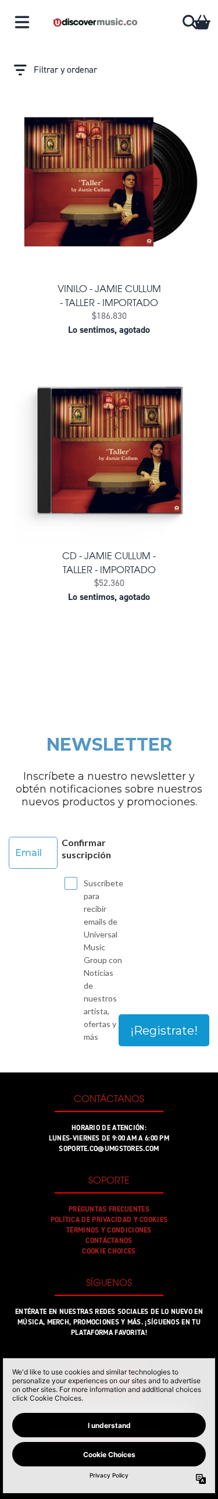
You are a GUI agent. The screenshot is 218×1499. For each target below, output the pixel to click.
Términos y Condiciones (109, 1230)
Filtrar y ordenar (65, 69)
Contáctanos (108, 1240)
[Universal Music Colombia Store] (94, 22)
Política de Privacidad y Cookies (109, 1219)
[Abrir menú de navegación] (22, 22)
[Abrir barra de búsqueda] (189, 22)
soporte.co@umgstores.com (109, 1148)
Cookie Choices (108, 1251)
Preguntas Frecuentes (109, 1209)
